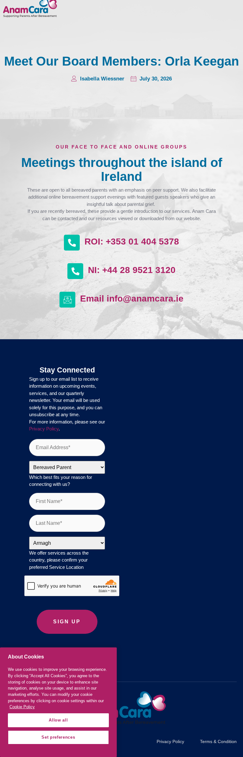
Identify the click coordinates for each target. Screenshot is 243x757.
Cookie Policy (22, 706)
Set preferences (58, 737)
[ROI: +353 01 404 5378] (72, 243)
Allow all (58, 720)
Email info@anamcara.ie (132, 298)
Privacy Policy (44, 428)
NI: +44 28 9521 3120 (132, 270)
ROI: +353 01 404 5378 (131, 241)
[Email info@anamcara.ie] (67, 300)
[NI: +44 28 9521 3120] (75, 271)
